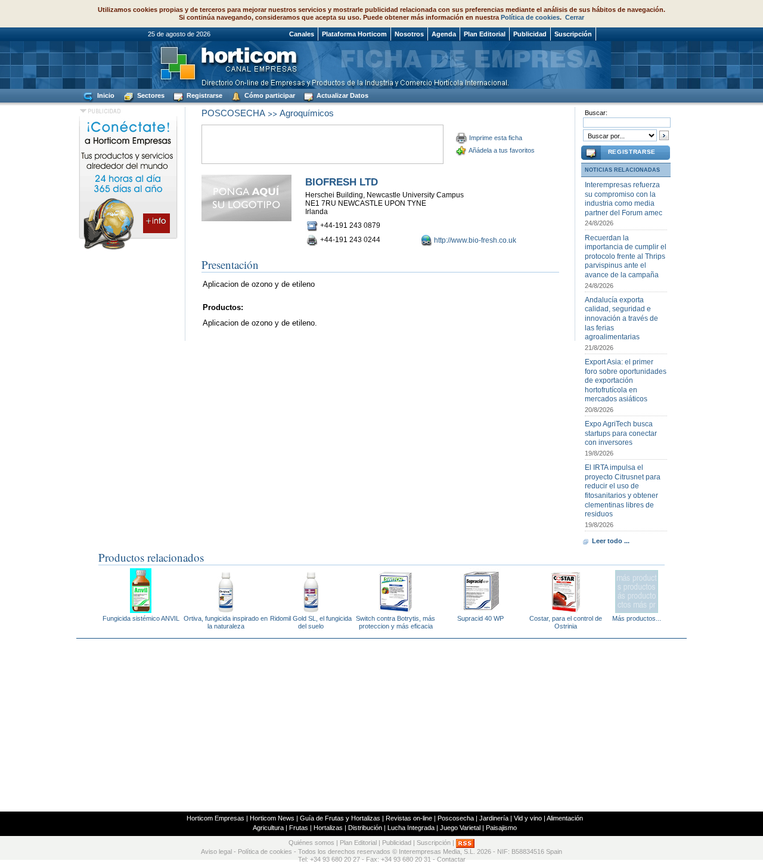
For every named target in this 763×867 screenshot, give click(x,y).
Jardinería (493, 818)
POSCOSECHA (233, 113)
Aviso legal (216, 851)
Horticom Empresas (215, 818)
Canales (301, 34)
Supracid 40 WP (480, 618)
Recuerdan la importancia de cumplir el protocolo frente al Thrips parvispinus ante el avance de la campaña (625, 256)
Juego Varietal (460, 827)
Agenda (444, 34)
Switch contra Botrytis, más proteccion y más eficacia (395, 622)
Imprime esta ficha (495, 137)
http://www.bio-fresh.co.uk (475, 240)
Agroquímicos (307, 113)
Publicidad (530, 34)
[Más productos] (636, 610)
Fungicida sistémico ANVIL (141, 618)
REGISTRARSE (632, 151)
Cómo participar (269, 95)
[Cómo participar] (128, 249)
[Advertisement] (381, 725)
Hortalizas (328, 827)
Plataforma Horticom (354, 34)
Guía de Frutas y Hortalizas (340, 818)
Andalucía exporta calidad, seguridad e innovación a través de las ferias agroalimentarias (621, 318)
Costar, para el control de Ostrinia (565, 622)
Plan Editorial (484, 34)
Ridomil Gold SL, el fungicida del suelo (311, 622)
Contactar (451, 859)
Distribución (365, 827)
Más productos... (636, 618)
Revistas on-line (409, 818)
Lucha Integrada (411, 827)
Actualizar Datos (341, 95)
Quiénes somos (311, 843)
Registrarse (203, 95)
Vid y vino (528, 818)
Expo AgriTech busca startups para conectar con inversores (621, 433)
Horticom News (272, 818)
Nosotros (409, 34)
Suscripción (573, 34)
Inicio (104, 95)
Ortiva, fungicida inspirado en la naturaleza (226, 622)
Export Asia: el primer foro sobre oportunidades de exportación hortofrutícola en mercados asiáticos (625, 380)
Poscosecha (456, 818)
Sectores (150, 95)
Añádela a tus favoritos (502, 150)
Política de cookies (530, 17)
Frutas (298, 827)
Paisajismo (501, 827)
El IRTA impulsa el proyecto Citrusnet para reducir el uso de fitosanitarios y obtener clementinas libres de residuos (622, 490)
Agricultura (268, 827)
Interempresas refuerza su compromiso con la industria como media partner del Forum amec (623, 199)
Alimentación (565, 818)
